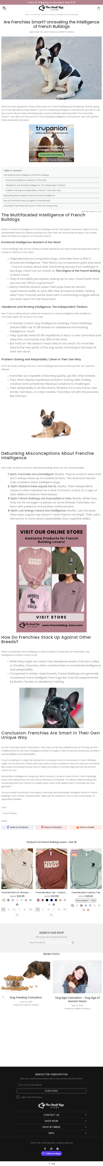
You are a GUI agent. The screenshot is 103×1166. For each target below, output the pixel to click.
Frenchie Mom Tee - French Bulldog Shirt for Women (51, 892)
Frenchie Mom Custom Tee (86, 892)
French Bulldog (9, 813)
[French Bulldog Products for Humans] (51, 578)
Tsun (100, 212)
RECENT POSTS (51, 954)
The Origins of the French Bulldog (78, 271)
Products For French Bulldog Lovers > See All (52, 842)
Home (27, 15)
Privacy (39, 1097)
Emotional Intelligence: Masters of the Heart (26, 180)
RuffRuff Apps (89, 212)
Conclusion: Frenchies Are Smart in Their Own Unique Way (31, 205)
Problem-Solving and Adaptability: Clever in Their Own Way (33, 190)
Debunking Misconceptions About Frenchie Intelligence (29, 195)
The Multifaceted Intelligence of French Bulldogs (26, 175)
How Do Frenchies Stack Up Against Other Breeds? (27, 200)
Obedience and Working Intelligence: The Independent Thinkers (35, 185)
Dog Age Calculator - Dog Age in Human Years (77, 999)
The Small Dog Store (51, 8)
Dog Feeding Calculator (26, 997)
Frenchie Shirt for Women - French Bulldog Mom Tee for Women (17, 892)
